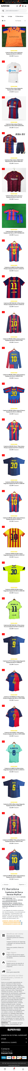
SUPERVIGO (4, 1023)
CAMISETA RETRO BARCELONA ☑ (12, 922)
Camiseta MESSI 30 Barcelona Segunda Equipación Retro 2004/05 (14, 482)
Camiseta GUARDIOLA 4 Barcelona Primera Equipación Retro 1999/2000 (14, 697)
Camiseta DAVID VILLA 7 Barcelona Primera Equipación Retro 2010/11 (14, 447)
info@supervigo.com (6, 1051)
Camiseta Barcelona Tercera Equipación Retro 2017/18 (14, 196)
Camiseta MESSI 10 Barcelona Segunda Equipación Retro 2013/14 (14, 554)
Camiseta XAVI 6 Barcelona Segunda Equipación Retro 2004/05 (14, 804)
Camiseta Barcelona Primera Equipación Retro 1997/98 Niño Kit (14, 232)
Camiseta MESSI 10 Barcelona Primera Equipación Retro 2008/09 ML (14, 375)
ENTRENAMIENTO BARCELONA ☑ (12, 924)
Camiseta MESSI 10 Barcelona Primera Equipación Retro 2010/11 (14, 518)
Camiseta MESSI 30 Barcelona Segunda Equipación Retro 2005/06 (14, 590)
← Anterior (5, 884)
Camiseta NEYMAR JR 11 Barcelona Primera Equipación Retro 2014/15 (14, 303)
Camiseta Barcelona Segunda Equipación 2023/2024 (14, 89)
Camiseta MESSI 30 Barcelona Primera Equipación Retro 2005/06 (14, 411)
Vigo (2, 16)
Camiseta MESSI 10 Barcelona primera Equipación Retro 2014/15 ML (14, 339)
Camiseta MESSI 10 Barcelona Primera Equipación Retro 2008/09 (14, 876)
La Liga (10, 16)
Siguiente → (22, 884)
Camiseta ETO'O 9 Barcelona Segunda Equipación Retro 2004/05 (14, 661)
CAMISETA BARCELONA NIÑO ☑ (11, 921)
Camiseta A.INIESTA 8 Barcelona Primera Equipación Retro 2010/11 (14, 268)
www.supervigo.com (14, 1065)
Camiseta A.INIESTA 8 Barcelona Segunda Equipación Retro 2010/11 (14, 769)
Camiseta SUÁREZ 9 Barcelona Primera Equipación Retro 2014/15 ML (14, 840)
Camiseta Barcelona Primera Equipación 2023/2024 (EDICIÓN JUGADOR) (13, 125)
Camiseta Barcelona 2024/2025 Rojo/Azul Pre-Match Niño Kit (14, 160)
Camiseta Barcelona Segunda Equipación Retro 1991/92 (14, 53)
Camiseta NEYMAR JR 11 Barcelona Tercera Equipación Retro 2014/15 (14, 625)
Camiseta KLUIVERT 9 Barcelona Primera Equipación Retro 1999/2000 (14, 733)
